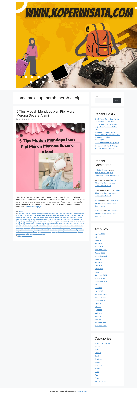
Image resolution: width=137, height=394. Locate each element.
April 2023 (98, 288)
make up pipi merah (27, 230)
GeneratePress (82, 391)
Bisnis (97, 350)
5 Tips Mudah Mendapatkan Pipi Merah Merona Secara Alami (46, 113)
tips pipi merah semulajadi (36, 234)
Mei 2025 (98, 262)
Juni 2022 (98, 310)
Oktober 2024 (100, 278)
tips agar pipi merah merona (42, 232)
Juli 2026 (98, 237)
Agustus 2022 (100, 304)
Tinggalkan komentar (25, 236)
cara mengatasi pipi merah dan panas (48, 222)
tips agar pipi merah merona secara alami (64, 232)
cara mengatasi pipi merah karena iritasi (49, 224)
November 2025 (101, 250)
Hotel (97, 356)
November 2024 (101, 275)
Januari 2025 (99, 272)
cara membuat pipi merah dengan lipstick (46, 215)
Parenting (98, 365)
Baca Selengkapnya (33, 207)
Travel (97, 378)
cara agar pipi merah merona (27, 213)
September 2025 (101, 256)
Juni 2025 (98, 259)
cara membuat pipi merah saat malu (48, 217)
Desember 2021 (100, 323)
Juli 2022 (98, 307)
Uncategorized (100, 381)
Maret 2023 (99, 291)
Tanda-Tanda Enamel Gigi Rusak (107, 143)
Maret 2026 (99, 247)
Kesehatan (99, 359)
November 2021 (101, 326)
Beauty (20, 211)
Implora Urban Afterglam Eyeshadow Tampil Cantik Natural (105, 183)
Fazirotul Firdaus (101, 170)
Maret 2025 (99, 269)
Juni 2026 (98, 240)
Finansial (98, 353)
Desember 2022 (101, 294)
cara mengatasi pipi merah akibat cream (66, 219)
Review (97, 369)
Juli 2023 (98, 285)
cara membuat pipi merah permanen (71, 215)
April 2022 (98, 313)
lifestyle (97, 362)
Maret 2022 (99, 316)
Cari (96, 97)
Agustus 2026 (100, 234)
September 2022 (101, 300)
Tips (96, 375)
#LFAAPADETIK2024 (102, 343)
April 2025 (98, 266)
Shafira (97, 200)
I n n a (97, 210)
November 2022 (101, 297)
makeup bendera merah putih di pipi (45, 230)
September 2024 (101, 281)
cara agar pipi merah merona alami (48, 213)
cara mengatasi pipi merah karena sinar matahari (37, 226)
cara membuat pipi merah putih (26, 217)
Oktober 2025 (100, 253)
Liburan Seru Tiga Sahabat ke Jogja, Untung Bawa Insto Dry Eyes (106, 127)
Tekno (97, 372)
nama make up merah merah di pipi (69, 230)
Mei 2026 (98, 243)
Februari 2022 (100, 319)
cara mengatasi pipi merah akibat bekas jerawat (38, 219)
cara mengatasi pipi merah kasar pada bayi (66, 226)
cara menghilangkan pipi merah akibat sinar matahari (53, 228)
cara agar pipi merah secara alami (70, 213)
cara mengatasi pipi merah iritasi (71, 222)
